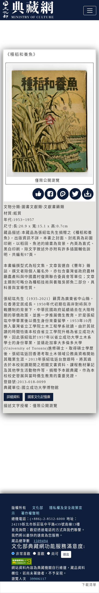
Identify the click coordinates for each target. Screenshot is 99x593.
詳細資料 (13, 397)
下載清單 (89, 585)
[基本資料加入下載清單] (87, 193)
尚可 (55, 554)
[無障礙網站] (22, 561)
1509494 (41, 541)
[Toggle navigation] (89, 10)
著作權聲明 (30, 513)
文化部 (37, 508)
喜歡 (41, 554)
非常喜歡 (23, 554)
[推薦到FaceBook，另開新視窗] (50, 193)
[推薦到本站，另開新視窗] (38, 193)
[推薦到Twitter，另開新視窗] (75, 193)
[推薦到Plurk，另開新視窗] (63, 193)
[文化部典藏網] (28, 9)
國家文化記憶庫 (39, 397)
